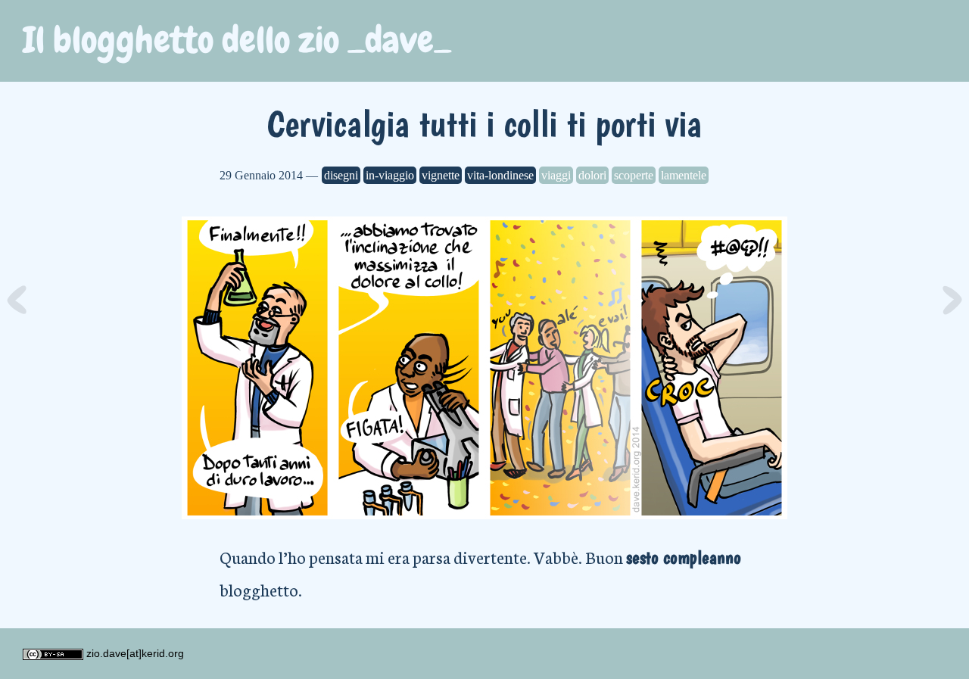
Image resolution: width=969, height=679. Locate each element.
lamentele (683, 175)
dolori (592, 175)
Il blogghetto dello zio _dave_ (237, 40)
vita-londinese (500, 175)
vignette (441, 175)
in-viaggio (390, 175)
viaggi (556, 175)
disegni (341, 175)
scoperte (633, 175)
